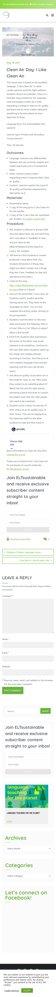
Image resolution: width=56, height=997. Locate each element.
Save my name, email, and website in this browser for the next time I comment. (28, 682)
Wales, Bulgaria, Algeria (42, 4)
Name (5, 639)
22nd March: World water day (34, 560)
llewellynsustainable (20, 539)
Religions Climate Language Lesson (24, 552)
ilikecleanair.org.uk (19, 469)
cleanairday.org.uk (16, 454)
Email (5, 653)
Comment (7, 596)
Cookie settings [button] (11, 990)
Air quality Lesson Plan (34, 219)
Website (6, 666)
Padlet (12, 251)
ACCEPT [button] (27, 990)
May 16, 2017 (13, 62)
